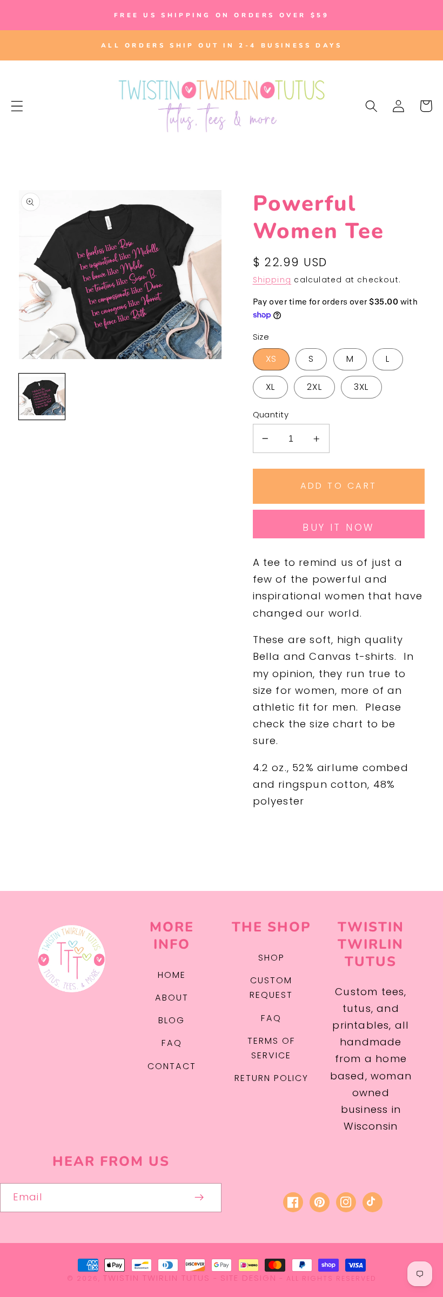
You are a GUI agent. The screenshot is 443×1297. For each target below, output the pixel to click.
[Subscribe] (200, 1197)
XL (270, 387)
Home (172, 975)
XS (271, 359)
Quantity (271, 414)
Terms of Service (271, 1048)
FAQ (172, 1043)
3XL (361, 387)
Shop (271, 957)
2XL (314, 387)
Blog (171, 1020)
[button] (17, 106)
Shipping (272, 280)
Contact (171, 1066)
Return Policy (271, 1078)
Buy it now (338, 527)
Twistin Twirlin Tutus (156, 1278)
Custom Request (271, 987)
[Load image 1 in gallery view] (42, 397)
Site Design (248, 1278)
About (172, 997)
